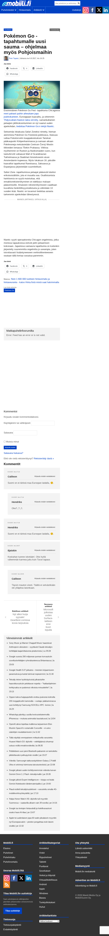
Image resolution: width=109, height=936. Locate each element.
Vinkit (42, 853)
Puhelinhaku (9, 857)
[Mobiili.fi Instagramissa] (85, 10)
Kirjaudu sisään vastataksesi (45, 476)
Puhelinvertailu (10, 862)
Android (43, 884)
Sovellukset (8, 29)
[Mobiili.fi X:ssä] (99, 10)
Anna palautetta (82, 853)
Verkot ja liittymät (47, 875)
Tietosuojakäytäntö (12, 925)
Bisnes (42, 898)
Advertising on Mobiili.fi (86, 886)
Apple (42, 889)
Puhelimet (8, 853)
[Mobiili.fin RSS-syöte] (6, 885)
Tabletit (42, 862)
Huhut (42, 907)
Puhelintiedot (8, 10)
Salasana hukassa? (13, 453)
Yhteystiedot (81, 857)
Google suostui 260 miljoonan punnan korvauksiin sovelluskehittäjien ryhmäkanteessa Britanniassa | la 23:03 (31, 660)
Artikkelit (38, 10)
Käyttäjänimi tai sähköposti (17, 423)
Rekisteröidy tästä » (44, 458)
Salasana (8, 432)
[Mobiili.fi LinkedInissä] (105, 10)
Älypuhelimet (45, 857)
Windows (43, 893)
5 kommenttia (55, 29)
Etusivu (6, 848)
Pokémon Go (9, 290)
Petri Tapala (13, 58)
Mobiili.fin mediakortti (85, 871)
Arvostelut (44, 848)
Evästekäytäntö (10, 929)
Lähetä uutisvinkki (83, 848)
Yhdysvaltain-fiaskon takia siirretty (21, 120)
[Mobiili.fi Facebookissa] (92, 10)
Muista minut (12, 441)
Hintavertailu (25, 10)
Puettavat (43, 866)
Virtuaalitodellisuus (48, 880)
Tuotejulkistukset (47, 902)
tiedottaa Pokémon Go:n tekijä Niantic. (35, 126)
